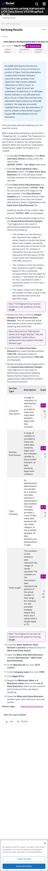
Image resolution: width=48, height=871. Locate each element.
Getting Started (38, 50)
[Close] (45, 843)
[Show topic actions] (44, 29)
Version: (5, 36)
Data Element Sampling (31, 706)
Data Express (7, 50)
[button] (24, 23)
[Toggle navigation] (44, 4)
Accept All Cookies (24, 866)
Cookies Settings (24, 859)
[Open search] (36, 4)
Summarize (35, 46)
